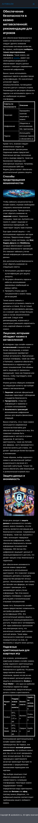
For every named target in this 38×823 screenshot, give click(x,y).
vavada (16, 58)
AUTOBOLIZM (7, 4)
